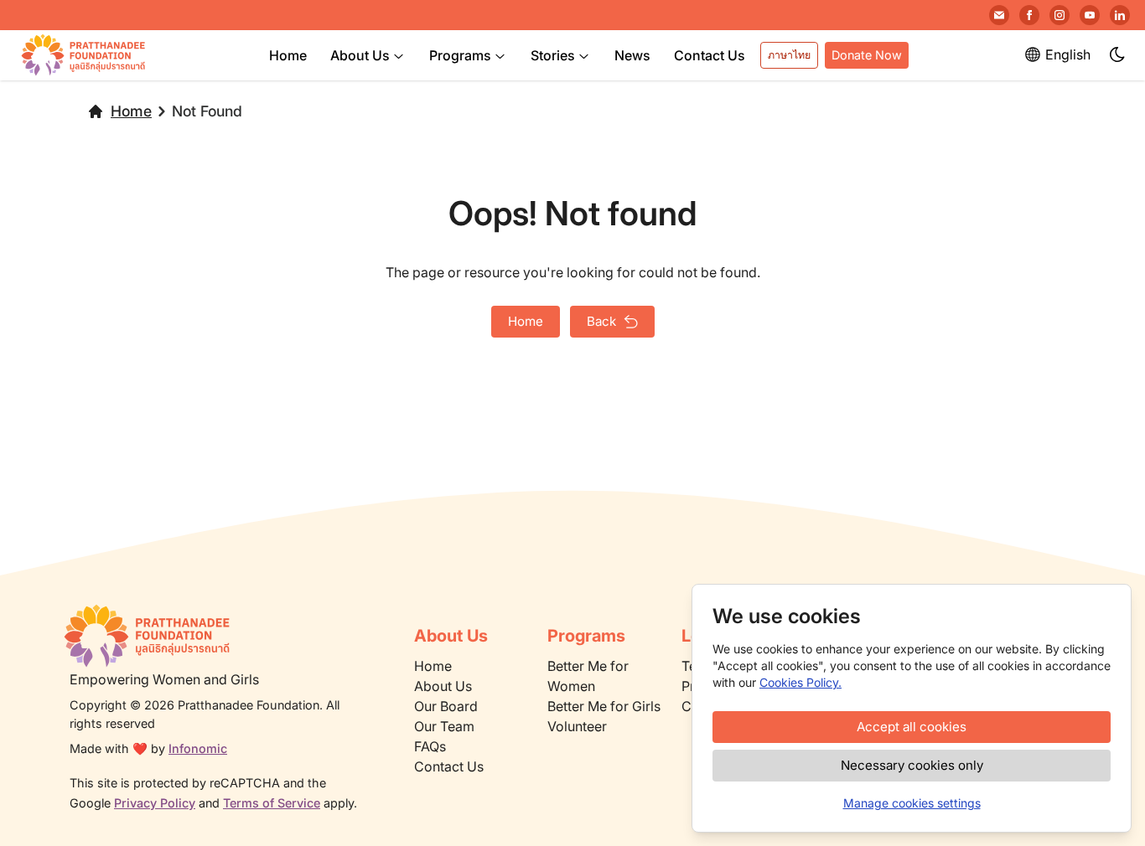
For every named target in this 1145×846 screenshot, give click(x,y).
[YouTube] (1090, 15)
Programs (460, 55)
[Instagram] (1059, 15)
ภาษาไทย (789, 55)
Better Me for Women (588, 676)
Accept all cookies (911, 727)
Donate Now (867, 55)
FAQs (430, 746)
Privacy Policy (154, 803)
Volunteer (577, 726)
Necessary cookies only (912, 765)
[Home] (217, 635)
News (632, 55)
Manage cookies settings (912, 803)
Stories (553, 55)
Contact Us (709, 55)
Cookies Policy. (800, 682)
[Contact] (999, 15)
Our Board (446, 706)
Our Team (444, 726)
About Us (360, 55)
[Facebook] (1029, 15)
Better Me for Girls (604, 706)
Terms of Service (271, 803)
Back (601, 321)
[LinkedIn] (1120, 15)
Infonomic (197, 748)
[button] (1118, 55)
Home (288, 55)
